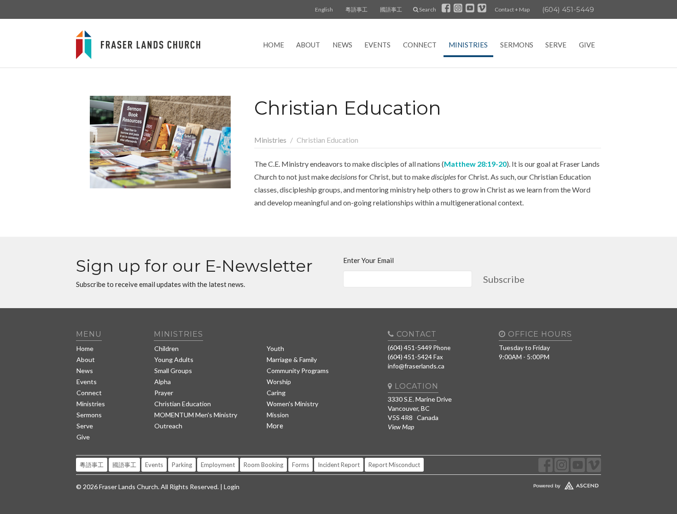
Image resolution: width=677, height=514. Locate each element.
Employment (218, 464)
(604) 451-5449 (568, 9)
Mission (278, 415)
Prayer (163, 393)
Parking (182, 464)
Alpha (162, 382)
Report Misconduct (394, 464)
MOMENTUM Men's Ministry (195, 415)
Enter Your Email (368, 260)
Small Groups (173, 370)
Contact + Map (512, 9)
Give (587, 45)
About (308, 45)
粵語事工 (356, 9)
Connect (420, 45)
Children (166, 348)
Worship (279, 382)
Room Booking (263, 464)
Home (273, 45)
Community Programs (298, 370)
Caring (276, 393)
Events (377, 45)
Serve (555, 45)
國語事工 (391, 9)
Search (427, 9)
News (342, 45)
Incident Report (339, 464)
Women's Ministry (292, 404)
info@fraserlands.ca (416, 366)
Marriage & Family (292, 359)
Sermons (516, 45)
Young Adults (173, 359)
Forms (300, 464)
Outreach (168, 426)
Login (231, 487)
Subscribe (504, 279)
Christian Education (182, 404)
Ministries (468, 45)
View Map (401, 427)
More (274, 425)
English (324, 9)
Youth (275, 348)
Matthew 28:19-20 (475, 163)
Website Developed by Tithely (539, 483)
